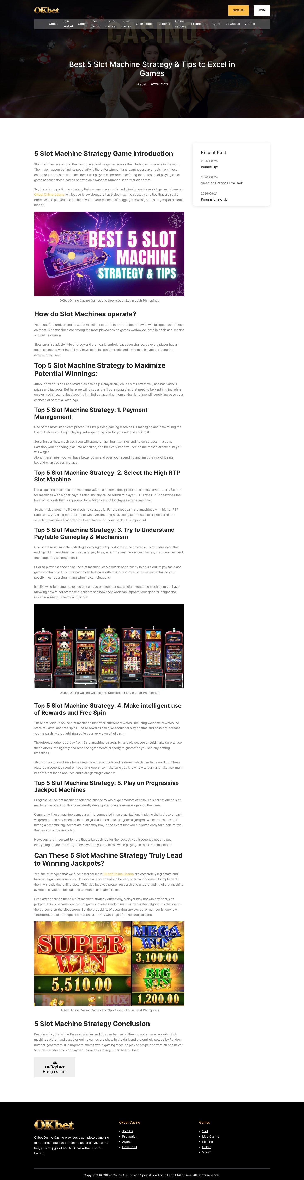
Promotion (130, 1136)
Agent (126, 1142)
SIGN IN (238, 10)
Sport (206, 1152)
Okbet (53, 24)
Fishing (207, 1142)
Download (129, 1147)
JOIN (261, 10)
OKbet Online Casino (49, 194)
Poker (206, 1147)
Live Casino (210, 1136)
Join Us (127, 1131)
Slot (205, 1131)
